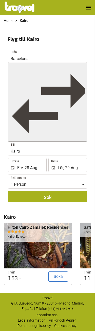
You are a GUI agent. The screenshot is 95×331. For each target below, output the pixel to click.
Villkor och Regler (62, 320)
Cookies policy (65, 326)
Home (8, 21)
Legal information (32, 320)
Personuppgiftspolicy (34, 326)
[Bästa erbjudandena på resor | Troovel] (19, 7)
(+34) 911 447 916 (60, 309)
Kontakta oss (47, 315)
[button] (88, 7)
